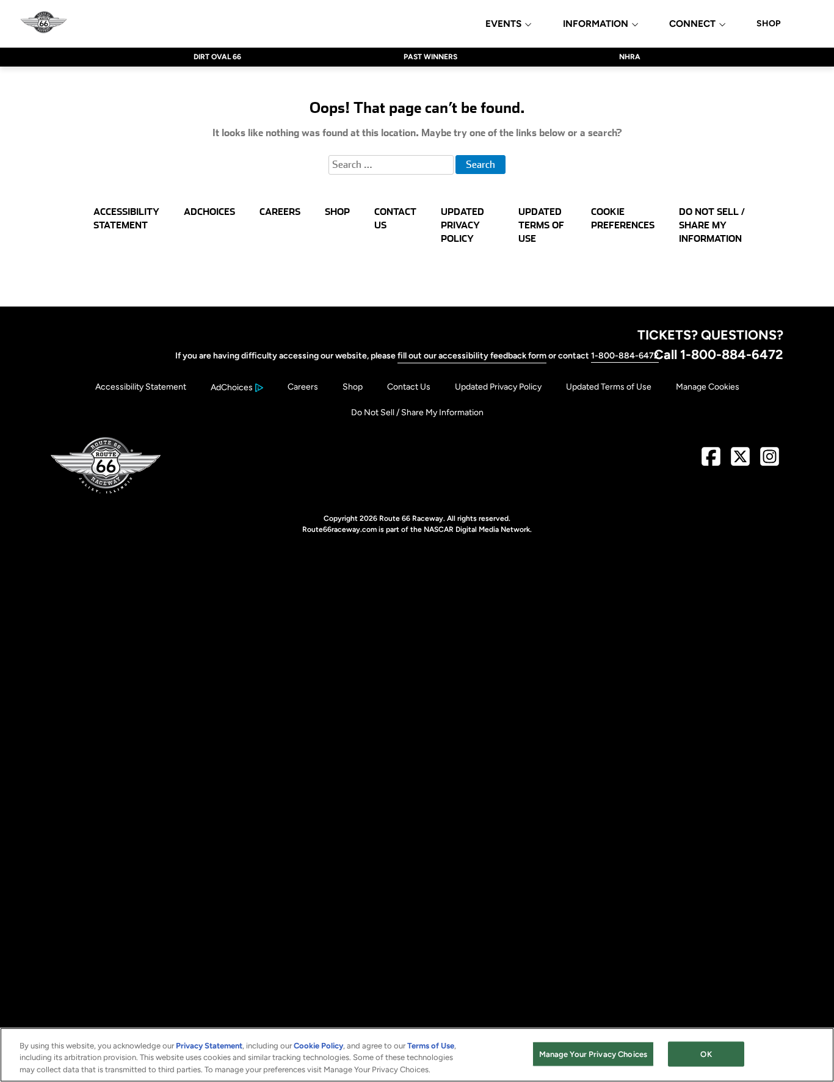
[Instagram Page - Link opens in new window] (769, 461)
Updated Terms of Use (608, 387)
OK (705, 1053)
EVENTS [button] (503, 24)
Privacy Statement (209, 1045)
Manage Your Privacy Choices (593, 1053)
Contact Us (408, 387)
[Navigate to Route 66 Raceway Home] (43, 23)
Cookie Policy (318, 1045)
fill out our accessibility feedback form (471, 355)
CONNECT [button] (692, 24)
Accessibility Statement (140, 387)
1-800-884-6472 (625, 355)
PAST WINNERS (430, 57)
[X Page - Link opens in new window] (740, 461)
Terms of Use (430, 1045)
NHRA (629, 57)
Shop (353, 387)
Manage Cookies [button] (707, 387)
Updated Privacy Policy (498, 387)
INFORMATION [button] (595, 24)
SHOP (768, 24)
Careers (303, 387)
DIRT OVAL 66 (217, 57)
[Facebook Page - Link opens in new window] (711, 461)
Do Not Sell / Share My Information (417, 412)
